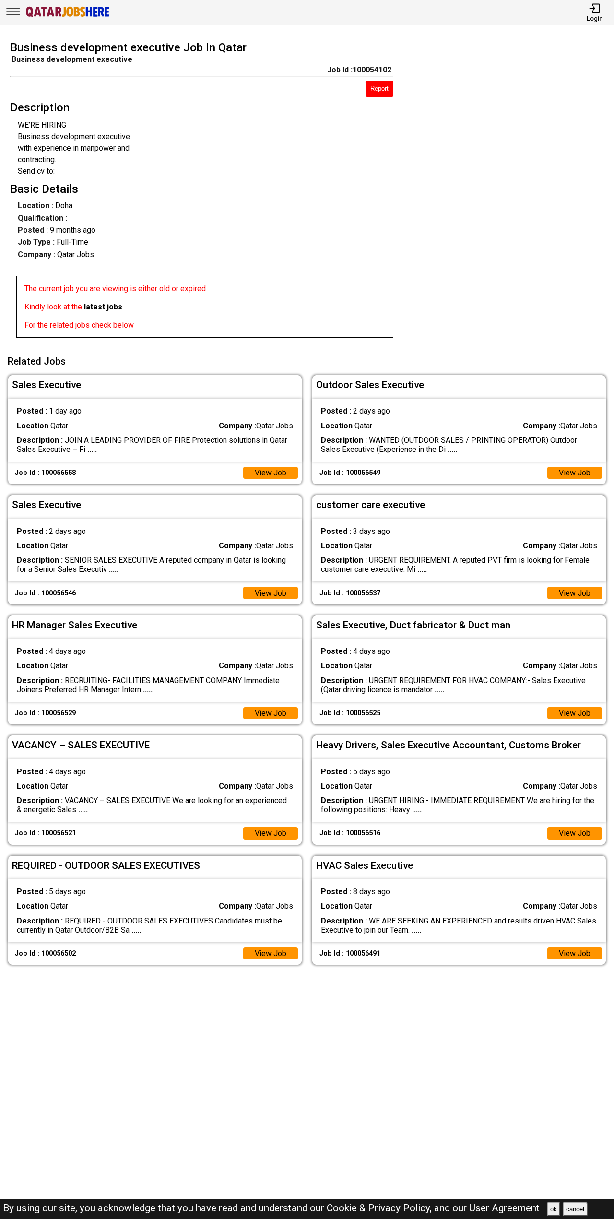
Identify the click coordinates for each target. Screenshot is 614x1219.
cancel (575, 1209)
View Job (270, 472)
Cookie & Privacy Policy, (380, 1208)
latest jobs (103, 306)
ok (553, 1209)
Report (379, 88)
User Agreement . (506, 1208)
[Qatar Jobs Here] (67, 16)
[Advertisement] (511, 192)
